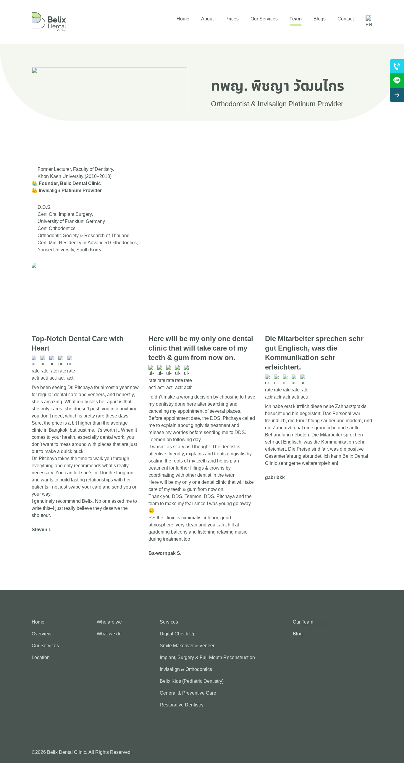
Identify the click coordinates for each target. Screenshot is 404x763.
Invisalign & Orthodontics (186, 669)
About (207, 19)
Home (183, 19)
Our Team (303, 622)
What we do (109, 633)
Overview (41, 633)
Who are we (109, 622)
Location (41, 657)
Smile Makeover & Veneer (187, 645)
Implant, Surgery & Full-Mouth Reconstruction (207, 657)
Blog (298, 633)
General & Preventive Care (188, 693)
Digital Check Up (177, 633)
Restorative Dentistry (181, 705)
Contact (345, 19)
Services (169, 622)
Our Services (264, 19)
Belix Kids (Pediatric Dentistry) (192, 681)
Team (296, 19)
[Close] (397, 95)
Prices (232, 19)
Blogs (319, 19)
